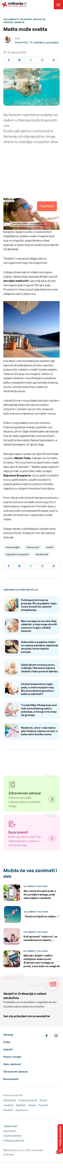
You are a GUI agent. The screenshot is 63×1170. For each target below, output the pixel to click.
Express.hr (22, 1110)
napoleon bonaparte (17, 554)
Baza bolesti (10, 1079)
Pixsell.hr (8, 1110)
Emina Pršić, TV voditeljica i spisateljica (37, 42)
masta (49, 547)
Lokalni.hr (8, 1105)
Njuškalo (21, 1105)
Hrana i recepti (12, 1056)
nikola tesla (42, 554)
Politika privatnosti (13, 1140)
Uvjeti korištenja (12, 1135)
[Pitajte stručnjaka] (60, 1138)
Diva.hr (43, 1100)
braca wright (13, 547)
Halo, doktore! (12, 1064)
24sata (32, 1105)
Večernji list (9, 1100)
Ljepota (8, 1049)
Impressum (9, 1131)
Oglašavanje (10, 1126)
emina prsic (32, 547)
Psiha (6, 1042)
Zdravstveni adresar (15, 1071)
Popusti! (43, 1105)
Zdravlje (8, 1034)
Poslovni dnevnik (28, 1100)
